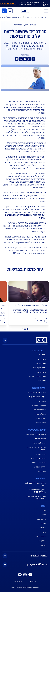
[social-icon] (33, 59)
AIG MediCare (31, 223)
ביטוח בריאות (12, 107)
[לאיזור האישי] (4, 10)
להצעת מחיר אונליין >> (8, 4)
